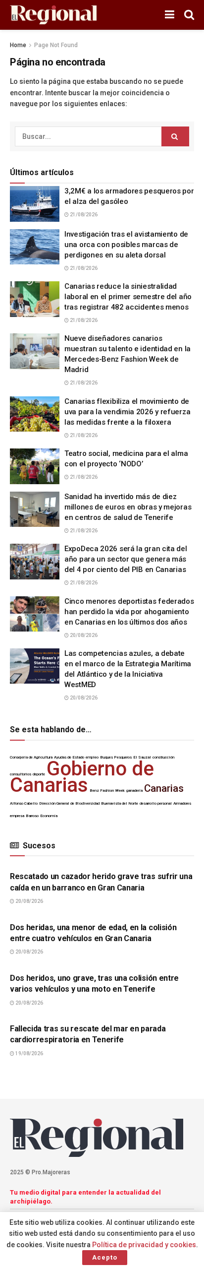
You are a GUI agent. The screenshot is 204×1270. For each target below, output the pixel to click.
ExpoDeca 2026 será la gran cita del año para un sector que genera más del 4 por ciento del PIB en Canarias (125, 559)
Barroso (32, 816)
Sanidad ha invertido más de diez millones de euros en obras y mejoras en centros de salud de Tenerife (127, 507)
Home (18, 45)
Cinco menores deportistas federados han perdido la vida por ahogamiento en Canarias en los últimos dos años (129, 612)
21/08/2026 (83, 214)
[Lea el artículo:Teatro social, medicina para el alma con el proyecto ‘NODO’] (34, 466)
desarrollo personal (156, 803)
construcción (163, 757)
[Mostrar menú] (169, 15)
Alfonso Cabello (24, 803)
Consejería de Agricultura (31, 757)
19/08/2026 (28, 1053)
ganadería (134, 790)
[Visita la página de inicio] (53, 15)
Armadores (182, 803)
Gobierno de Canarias (82, 777)
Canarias (164, 788)
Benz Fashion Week (107, 790)
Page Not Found (56, 45)
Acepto (104, 1257)
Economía (48, 816)
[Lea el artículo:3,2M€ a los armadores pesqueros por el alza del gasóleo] (34, 204)
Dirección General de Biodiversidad (69, 803)
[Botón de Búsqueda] (189, 15)
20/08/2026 (83, 635)
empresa (17, 816)
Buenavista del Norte (119, 803)
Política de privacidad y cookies (144, 1245)
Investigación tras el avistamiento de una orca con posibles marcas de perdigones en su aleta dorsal (126, 244)
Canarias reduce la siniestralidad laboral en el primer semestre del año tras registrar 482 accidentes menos (128, 297)
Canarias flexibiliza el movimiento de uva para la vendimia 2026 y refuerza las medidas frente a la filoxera (127, 412)
